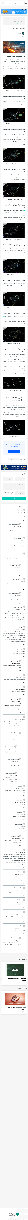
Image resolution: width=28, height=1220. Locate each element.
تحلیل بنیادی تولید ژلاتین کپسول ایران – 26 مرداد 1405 (15, 970)
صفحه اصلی (21, 19)
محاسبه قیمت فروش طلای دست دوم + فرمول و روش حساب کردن (15, 999)
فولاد (24, 101)
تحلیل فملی (10, 665)
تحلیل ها (15, 19)
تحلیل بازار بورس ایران (18, 21)
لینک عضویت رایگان (14, 451)
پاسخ (24, 520)
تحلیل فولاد (11, 459)
